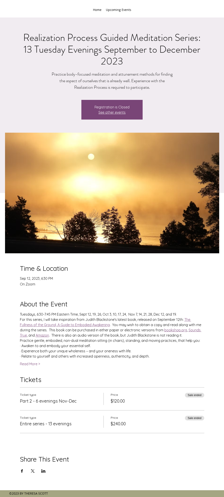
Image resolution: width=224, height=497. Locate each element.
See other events (112, 112)
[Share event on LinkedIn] (43, 471)
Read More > (30, 364)
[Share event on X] (33, 471)
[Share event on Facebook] (22, 471)
